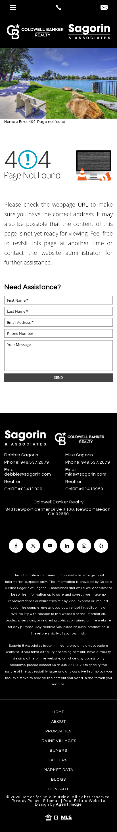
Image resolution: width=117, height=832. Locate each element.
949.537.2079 (34, 462)
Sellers (58, 760)
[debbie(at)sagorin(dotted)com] (104, 8)
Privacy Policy (25, 801)
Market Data (58, 770)
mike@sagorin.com (85, 474)
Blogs (58, 779)
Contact (58, 789)
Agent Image (69, 804)
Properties (58, 731)
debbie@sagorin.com (27, 474)
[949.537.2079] (58, 7)
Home (59, 712)
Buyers (58, 751)
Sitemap (51, 801)
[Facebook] (16, 546)
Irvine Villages (58, 741)
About (58, 722)
